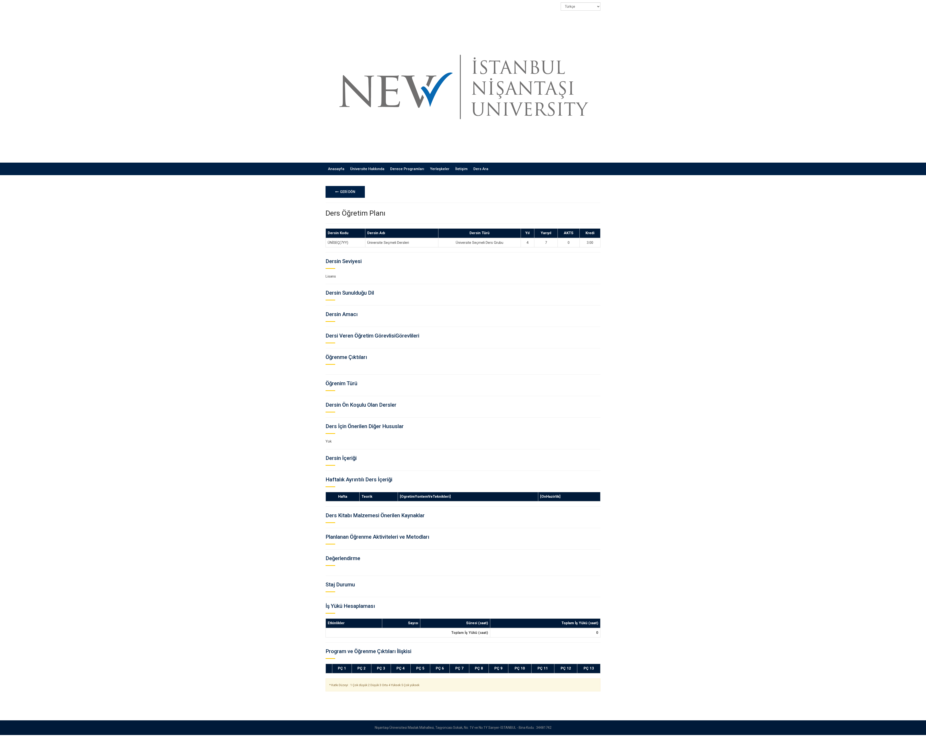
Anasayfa (336, 169)
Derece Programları (407, 169)
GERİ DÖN (347, 192)
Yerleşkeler (439, 169)
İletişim (461, 169)
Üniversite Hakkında (367, 169)
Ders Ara (480, 169)
